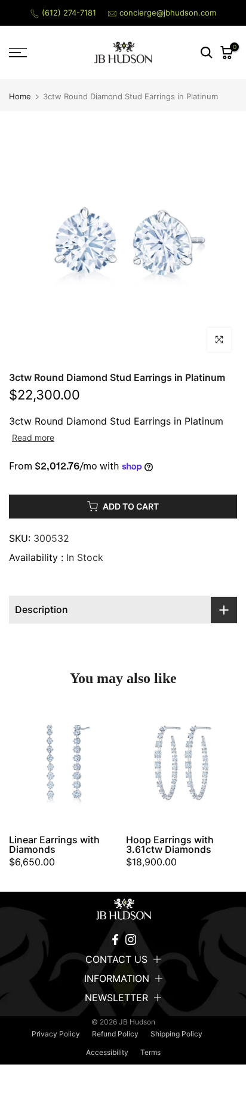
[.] (123, 909)
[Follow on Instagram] (130, 939)
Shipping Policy (176, 1033)
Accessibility (107, 1052)
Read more (33, 437)
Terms (150, 1052)
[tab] (123, 610)
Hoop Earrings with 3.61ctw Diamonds (170, 844)
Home (20, 96)
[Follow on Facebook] (115, 939)
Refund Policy (115, 1033)
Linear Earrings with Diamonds (54, 844)
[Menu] (34, 52)
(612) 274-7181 (69, 12)
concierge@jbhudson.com (167, 12)
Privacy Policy (56, 1033)
